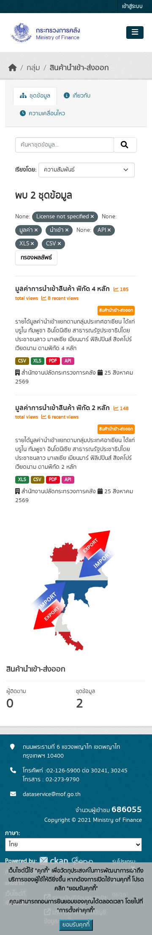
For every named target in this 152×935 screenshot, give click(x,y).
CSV (22, 361)
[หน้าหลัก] (12, 68)
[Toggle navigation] (135, 32)
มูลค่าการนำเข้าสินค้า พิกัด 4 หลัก (63, 288)
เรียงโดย (25, 170)
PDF (53, 361)
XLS (37, 361)
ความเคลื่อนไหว (46, 113)
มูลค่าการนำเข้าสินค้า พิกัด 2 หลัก (63, 407)
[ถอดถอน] (92, 217)
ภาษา (12, 833)
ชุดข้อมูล (39, 96)
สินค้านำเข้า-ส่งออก (79, 68)
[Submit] (125, 144)
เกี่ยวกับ (80, 96)
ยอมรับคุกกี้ (76, 925)
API (68, 361)
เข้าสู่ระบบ (132, 7)
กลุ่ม (33, 68)
